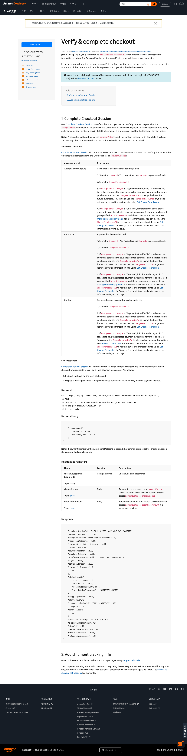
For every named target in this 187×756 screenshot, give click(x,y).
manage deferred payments (110, 218)
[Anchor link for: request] (73, 389)
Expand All (33, 60)
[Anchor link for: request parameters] (88, 461)
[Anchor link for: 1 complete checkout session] (113, 118)
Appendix (29, 83)
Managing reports (32, 76)
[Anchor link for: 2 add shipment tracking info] (113, 654)
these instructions (85, 78)
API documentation (33, 80)
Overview (29, 65)
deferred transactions (111, 343)
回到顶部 (93, 689)
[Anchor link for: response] (75, 518)
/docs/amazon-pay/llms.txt (81, 51)
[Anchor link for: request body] (80, 415)
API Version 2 (36, 44)
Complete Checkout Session (78, 124)
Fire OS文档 (10, 11)
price (72, 495)
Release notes (31, 87)
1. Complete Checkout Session (81, 95)
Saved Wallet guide (33, 69)
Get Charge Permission (148, 202)
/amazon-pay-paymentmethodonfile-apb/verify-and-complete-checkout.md (125, 51)
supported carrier (132, 660)
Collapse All (25, 60)
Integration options (33, 73)
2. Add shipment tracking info (81, 99)
